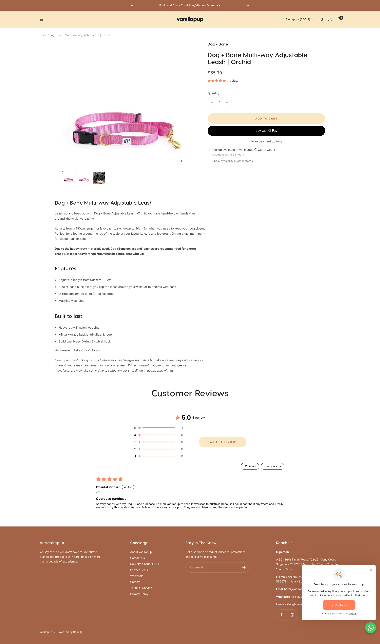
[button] (217, 81)
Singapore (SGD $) (298, 19)
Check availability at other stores (232, 160)
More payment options (266, 141)
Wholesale (136, 576)
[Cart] (338, 19)
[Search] (321, 19)
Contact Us (137, 558)
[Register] (244, 567)
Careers (135, 581)
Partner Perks (139, 570)
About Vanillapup (141, 552)
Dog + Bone (218, 44)
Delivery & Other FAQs (144, 563)
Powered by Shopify (70, 632)
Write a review (223, 442)
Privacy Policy (139, 594)
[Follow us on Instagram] (292, 614)
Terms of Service (141, 587)
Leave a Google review (291, 604)
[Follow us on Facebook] (281, 614)
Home (43, 35)
